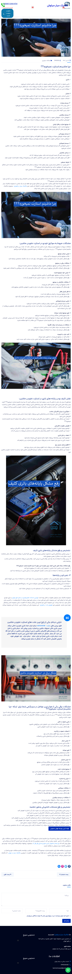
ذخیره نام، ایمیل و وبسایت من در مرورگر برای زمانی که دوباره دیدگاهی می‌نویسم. (48, 916)
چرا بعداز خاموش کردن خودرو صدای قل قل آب (46, 843)
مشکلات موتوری (46, 60)
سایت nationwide (43, 625)
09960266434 (10, 4)
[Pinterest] (62, 866)
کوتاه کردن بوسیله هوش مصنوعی (59, 829)
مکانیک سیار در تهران (14, 853)
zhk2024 (56, 60)
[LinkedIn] (59, 866)
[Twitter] (65, 866)
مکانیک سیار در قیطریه (20, 186)
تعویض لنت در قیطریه (46, 605)
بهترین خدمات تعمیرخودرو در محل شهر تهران (25, 598)
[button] (63, 7)
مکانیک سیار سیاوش (57, 5)
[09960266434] (3, 5)
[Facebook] (69, 866)
